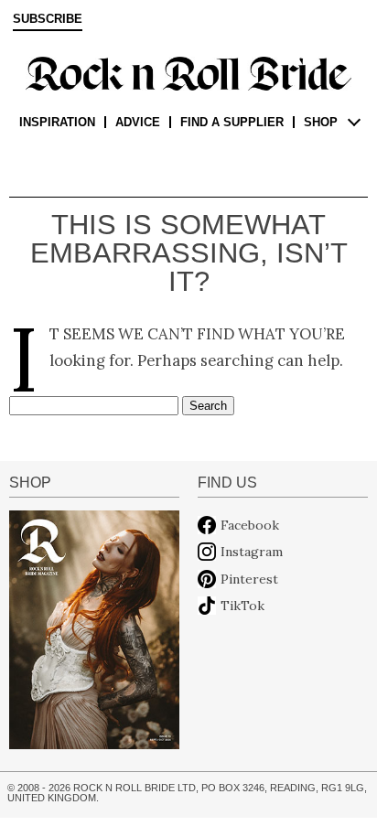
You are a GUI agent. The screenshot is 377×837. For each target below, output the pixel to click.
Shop (321, 122)
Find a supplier (232, 122)
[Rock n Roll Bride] (188, 72)
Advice (137, 122)
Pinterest (249, 579)
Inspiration (57, 122)
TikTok (242, 605)
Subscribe (47, 19)
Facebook (250, 525)
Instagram (252, 551)
